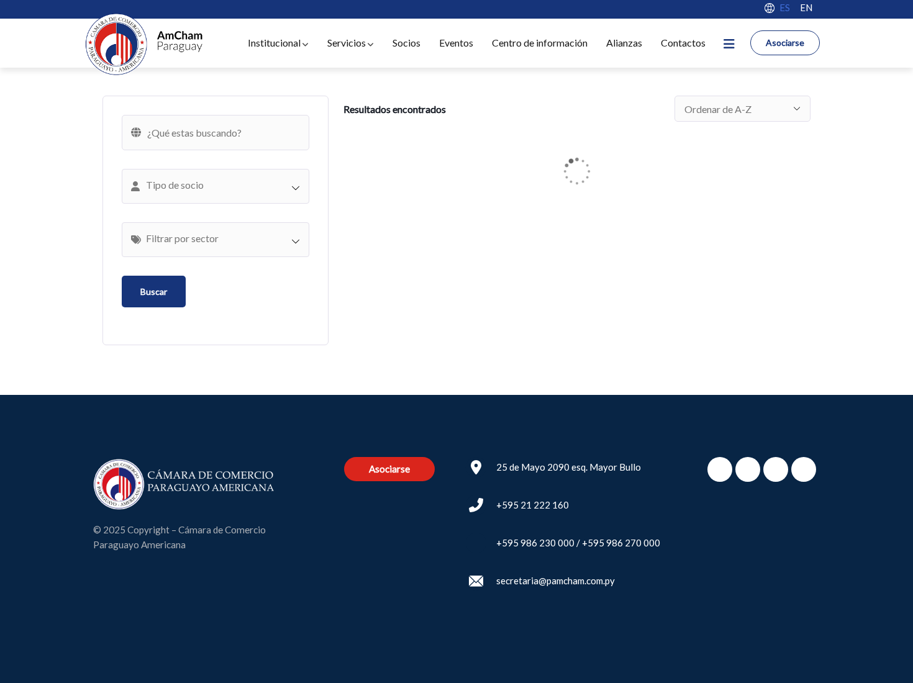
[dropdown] (729, 43)
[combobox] (215, 186)
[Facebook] (719, 469)
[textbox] (221, 185)
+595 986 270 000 (621, 542)
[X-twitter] (747, 469)
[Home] (143, 44)
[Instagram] (775, 469)
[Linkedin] (803, 469)
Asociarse (785, 42)
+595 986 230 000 (535, 542)
